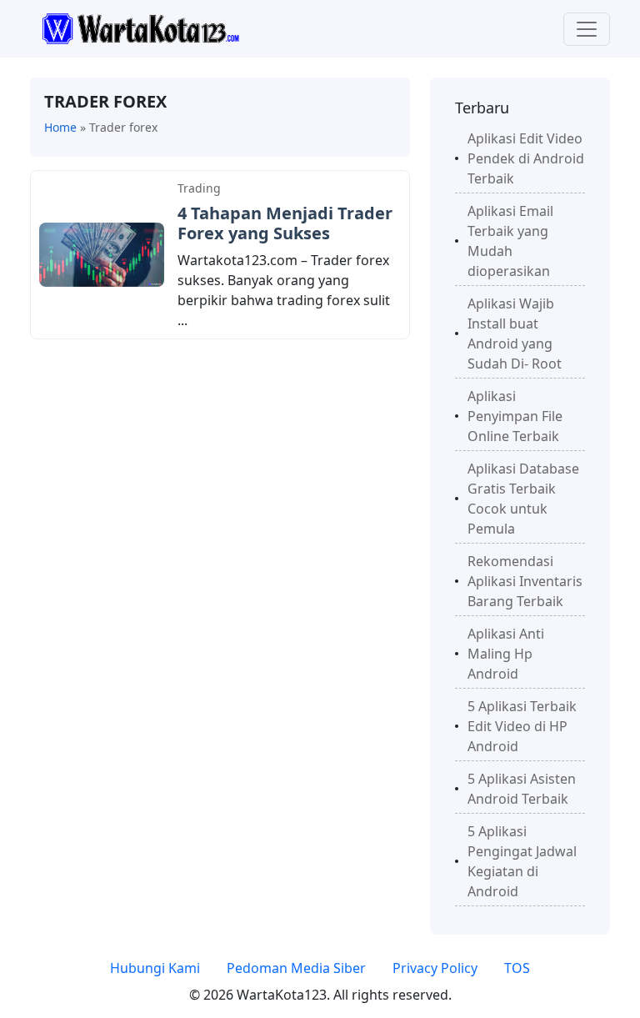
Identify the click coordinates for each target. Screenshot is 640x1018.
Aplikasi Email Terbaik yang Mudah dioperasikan (510, 241)
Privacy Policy (435, 968)
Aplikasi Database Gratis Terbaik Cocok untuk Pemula (523, 498)
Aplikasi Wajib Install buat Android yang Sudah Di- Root (515, 333)
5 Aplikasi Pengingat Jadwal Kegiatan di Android (522, 861)
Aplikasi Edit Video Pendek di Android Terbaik (526, 158)
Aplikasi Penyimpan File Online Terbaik (515, 416)
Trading (199, 188)
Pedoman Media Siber (296, 968)
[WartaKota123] (140, 27)
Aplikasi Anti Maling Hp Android (506, 653)
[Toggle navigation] (586, 29)
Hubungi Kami (155, 968)
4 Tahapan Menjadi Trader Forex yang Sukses (285, 223)
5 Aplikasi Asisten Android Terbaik (522, 789)
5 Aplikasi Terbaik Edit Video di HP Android (522, 726)
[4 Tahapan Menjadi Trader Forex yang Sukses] (101, 253)
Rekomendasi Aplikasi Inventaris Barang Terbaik (525, 581)
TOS (517, 968)
